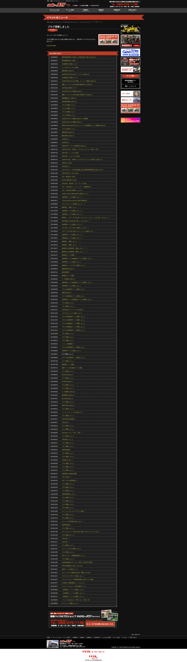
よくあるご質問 (84, 6)
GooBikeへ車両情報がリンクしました (73, 583)
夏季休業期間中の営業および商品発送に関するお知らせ (79, 57)
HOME (48, 637)
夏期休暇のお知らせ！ (68, 269)
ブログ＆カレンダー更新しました (72, 313)
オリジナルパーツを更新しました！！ (73, 204)
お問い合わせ (132, 10)
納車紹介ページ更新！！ (69, 255)
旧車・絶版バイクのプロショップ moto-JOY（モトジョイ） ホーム (75, 6)
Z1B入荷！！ (66, 542)
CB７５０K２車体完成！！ (70, 480)
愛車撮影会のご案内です (69, 98)
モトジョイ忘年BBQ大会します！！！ (73, 521)
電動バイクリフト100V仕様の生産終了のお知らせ (77, 94)
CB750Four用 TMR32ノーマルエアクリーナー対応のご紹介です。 (83, 159)
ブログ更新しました (68, 303)
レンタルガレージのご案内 (70, 67)
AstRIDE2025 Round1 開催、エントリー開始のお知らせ (79, 81)
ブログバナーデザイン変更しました (73, 576)
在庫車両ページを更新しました (71, 262)
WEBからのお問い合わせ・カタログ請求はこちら (100, 624)
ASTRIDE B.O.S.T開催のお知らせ (72, 91)
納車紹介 (101, 10)
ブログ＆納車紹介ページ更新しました (73, 289)
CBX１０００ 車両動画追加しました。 (74, 555)
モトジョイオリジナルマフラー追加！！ (74, 511)
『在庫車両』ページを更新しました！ (73, 593)
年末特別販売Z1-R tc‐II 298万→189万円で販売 (77, 562)
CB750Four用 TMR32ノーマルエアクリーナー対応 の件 (80, 149)
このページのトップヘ (135, 635)
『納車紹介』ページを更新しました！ (73, 589)
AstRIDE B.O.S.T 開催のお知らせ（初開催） (75, 118)
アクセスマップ (94, 6)
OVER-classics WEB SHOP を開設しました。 (76, 193)
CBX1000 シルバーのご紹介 (71, 156)
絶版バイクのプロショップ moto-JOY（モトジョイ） (59, 5)
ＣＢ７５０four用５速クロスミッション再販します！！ (79, 231)
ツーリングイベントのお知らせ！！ (73, 412)
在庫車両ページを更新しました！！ (73, 197)
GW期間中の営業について (70, 64)
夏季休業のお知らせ (68, 71)
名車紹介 (86, 10)
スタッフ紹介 (116, 637)
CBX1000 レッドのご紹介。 (71, 152)
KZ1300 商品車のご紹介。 (70, 180)
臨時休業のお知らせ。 (68, 135)
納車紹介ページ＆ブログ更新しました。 (74, 265)
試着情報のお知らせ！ (68, 395)
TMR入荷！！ (66, 422)
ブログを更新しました (68, 105)
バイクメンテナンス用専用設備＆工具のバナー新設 (77, 579)
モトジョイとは (54, 10)
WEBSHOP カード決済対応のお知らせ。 (75, 146)
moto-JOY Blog (51, 45)
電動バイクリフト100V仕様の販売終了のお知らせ (77, 84)
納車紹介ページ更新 (68, 275)
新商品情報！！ (66, 272)
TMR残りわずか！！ (68, 460)
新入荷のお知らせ (67, 381)
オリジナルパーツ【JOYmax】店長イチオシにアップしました (81, 531)
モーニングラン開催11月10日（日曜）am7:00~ (76, 572)
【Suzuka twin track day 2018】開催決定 (74, 200)
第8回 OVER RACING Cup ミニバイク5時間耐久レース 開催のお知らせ (84, 125)
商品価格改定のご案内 (68, 60)
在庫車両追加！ (66, 449)
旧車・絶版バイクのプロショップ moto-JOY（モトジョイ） (62, 22)
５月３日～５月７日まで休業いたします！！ (75, 228)
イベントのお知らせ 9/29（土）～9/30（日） (76, 600)
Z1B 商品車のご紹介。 (69, 176)
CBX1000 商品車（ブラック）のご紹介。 (75, 183)
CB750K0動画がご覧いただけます (72, 566)
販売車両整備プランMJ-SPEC (130, 81)
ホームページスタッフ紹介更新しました (74, 586)
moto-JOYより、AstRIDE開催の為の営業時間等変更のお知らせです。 (83, 170)
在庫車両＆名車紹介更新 (69, 473)
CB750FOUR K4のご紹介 (70, 173)
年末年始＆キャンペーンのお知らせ (73, 309)
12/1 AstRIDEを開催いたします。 (72, 190)
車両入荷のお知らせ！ (68, 405)
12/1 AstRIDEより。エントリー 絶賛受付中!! (76, 187)
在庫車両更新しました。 (69, 494)
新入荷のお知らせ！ (68, 374)
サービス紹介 (66, 637)
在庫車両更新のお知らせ (69, 101)
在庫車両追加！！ (67, 525)
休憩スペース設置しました (70, 569)
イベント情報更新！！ (68, 344)
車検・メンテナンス (130, 86)
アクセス (124, 637)
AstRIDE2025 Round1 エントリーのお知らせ (75, 74)
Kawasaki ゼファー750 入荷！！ (72, 432)
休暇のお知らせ (66, 292)
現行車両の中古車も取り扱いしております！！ (76, 221)
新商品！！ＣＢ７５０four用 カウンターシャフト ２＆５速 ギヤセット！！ (86, 217)
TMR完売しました (67, 439)
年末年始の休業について (69, 88)
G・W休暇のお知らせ (68, 279)
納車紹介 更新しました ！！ (71, 207)
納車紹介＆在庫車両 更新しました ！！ (75, 248)
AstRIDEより (66, 139)
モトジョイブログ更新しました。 (72, 548)
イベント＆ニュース (85, 22)
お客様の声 (117, 10)
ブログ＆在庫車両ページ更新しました (73, 320)
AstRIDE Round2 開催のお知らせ (72, 122)
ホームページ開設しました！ (71, 603)
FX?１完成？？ (66, 477)
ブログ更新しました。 (68, 306)
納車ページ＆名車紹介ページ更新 (72, 368)
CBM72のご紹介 (67, 163)
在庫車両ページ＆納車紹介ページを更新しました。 (77, 258)
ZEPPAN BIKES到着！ (68, 419)
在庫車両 (75, 637)
